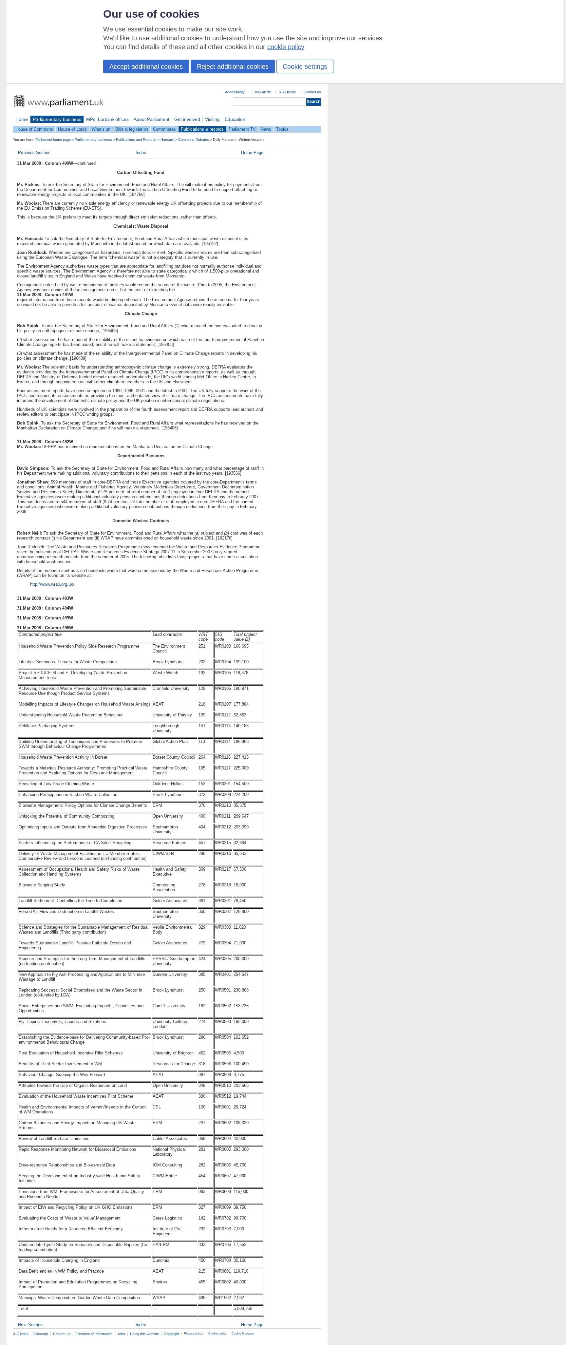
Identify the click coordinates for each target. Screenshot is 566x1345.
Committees (164, 129)
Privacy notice (193, 1333)
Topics (282, 129)
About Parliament (151, 119)
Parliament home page (53, 140)
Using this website (144, 1334)
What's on (101, 129)
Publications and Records (136, 140)
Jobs (121, 1334)
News (266, 129)
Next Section (30, 1324)
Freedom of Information (93, 1334)
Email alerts (262, 92)
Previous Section (34, 152)
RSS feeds (287, 92)
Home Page (252, 152)
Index (141, 152)
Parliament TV (242, 129)
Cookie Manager (243, 1333)
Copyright (171, 1334)
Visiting (212, 119)
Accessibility (235, 92)
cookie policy (285, 46)
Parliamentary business (57, 119)
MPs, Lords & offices (107, 119)
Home (21, 119)
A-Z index (20, 1334)
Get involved (187, 119)
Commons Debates (193, 140)
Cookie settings (305, 66)
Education (235, 119)
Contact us (312, 92)
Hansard (167, 140)
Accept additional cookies (146, 66)
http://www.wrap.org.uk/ (52, 584)
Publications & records (202, 129)
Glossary (40, 1334)
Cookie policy (217, 1333)
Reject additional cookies (233, 66)
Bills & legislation (131, 129)
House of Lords (72, 129)
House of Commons (34, 129)
